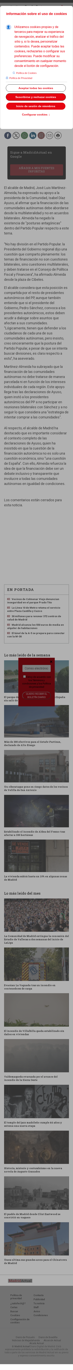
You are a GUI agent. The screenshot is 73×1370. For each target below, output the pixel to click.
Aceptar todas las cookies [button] (35, 88)
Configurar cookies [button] (36, 114)
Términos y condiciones (33, 682)
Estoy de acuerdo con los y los (36, 681)
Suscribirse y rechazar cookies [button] (35, 97)
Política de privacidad (40, 685)
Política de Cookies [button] (26, 73)
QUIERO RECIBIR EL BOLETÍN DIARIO (36, 695)
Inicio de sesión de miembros (35, 106)
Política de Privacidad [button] (20, 78)
